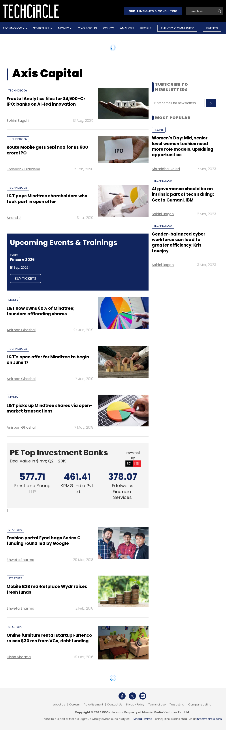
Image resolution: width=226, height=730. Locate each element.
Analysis (127, 28)
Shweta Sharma (20, 559)
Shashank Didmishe (23, 169)
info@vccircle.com (209, 719)
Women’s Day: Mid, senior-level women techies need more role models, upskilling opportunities (182, 146)
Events (212, 28)
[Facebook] (122, 696)
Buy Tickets (25, 278)
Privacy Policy (135, 704)
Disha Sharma (19, 657)
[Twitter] (132, 696)
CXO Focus (87, 28)
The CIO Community (177, 28)
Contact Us (114, 704)
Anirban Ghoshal (21, 330)
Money (64, 28)
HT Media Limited (141, 719)
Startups (41, 28)
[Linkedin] (142, 696)
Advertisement (93, 704)
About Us (59, 704)
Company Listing (199, 704)
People (145, 28)
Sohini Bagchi (18, 120)
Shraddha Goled (166, 168)
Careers (74, 704)
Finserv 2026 (22, 259)
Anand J (14, 217)
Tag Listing (177, 704)
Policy (108, 28)
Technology (14, 28)
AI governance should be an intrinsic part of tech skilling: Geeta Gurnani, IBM (183, 194)
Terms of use (157, 704)
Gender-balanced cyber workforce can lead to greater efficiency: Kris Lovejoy (178, 242)
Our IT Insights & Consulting (153, 11)
